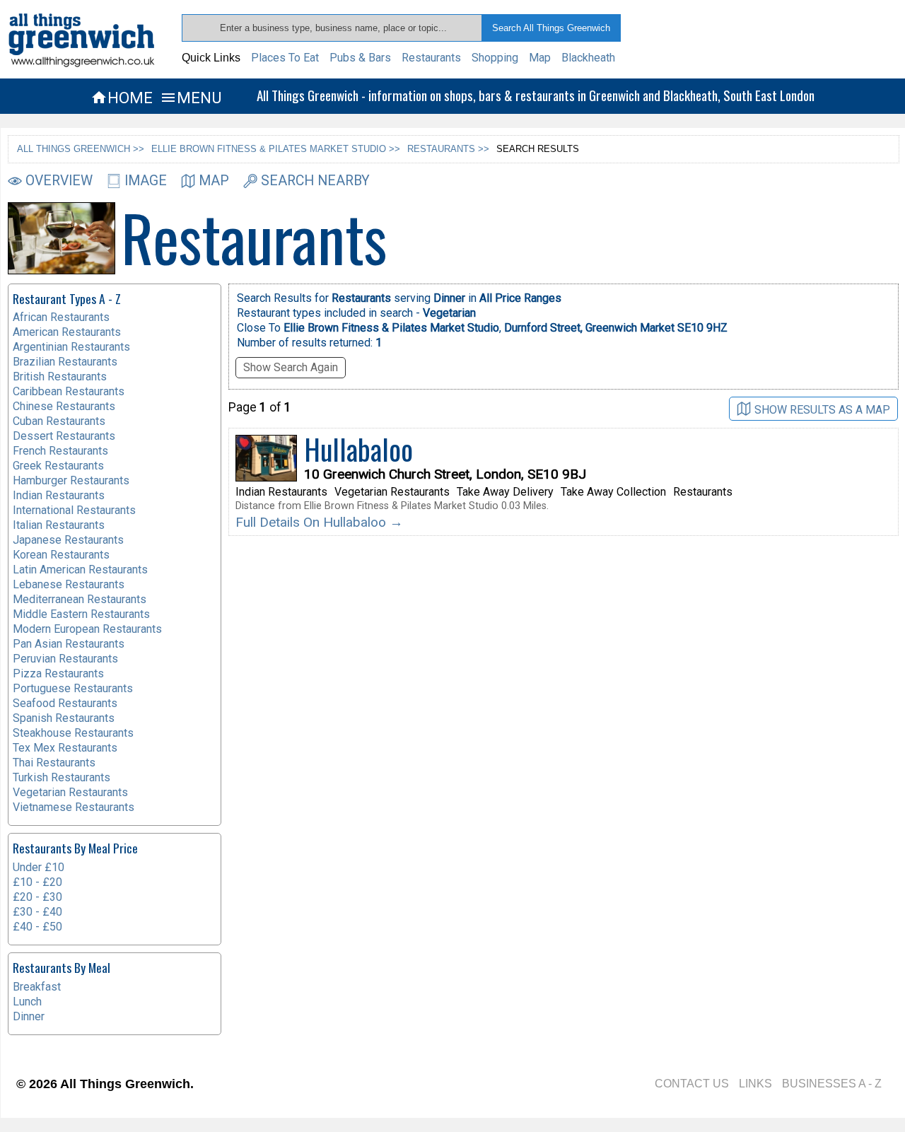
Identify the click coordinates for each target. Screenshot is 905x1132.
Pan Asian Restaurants (68, 643)
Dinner (29, 1016)
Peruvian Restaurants (65, 658)
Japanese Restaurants (68, 540)
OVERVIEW (59, 181)
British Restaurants (60, 376)
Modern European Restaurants (87, 629)
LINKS (755, 1084)
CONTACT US (692, 1084)
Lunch (27, 1001)
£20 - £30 (37, 897)
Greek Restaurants (58, 465)
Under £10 (38, 867)
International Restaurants (74, 510)
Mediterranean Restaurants (79, 599)
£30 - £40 (37, 911)
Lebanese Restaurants (68, 584)
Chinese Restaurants (64, 406)
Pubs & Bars (360, 57)
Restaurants (431, 57)
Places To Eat (285, 57)
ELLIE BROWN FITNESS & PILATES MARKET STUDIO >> (275, 149)
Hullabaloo (358, 449)
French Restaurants (60, 450)
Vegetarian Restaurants (70, 792)
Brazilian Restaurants (65, 361)
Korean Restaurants (61, 554)
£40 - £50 (37, 926)
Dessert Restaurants (64, 436)
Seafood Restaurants (65, 703)
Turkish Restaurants (61, 777)
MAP (214, 181)
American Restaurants (67, 332)
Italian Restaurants (59, 525)
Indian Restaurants (59, 495)
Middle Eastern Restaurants (81, 614)
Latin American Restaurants (80, 569)
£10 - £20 (37, 882)
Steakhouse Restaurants (73, 733)
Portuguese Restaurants (73, 688)
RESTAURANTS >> (448, 149)
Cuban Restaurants (59, 421)
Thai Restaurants (54, 762)
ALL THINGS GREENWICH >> (80, 149)
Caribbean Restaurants (68, 391)
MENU (190, 97)
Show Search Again (290, 367)
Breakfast (37, 986)
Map (540, 57)
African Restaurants (61, 317)
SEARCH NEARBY (315, 181)
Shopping (495, 57)
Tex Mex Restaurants (65, 747)
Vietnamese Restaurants (73, 807)
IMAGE (145, 181)
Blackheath (588, 57)
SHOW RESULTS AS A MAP (822, 409)
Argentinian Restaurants (71, 347)
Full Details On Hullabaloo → (319, 522)
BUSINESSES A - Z (832, 1084)
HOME (121, 97)
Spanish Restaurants (64, 718)
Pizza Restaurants (58, 673)
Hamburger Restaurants (71, 480)
